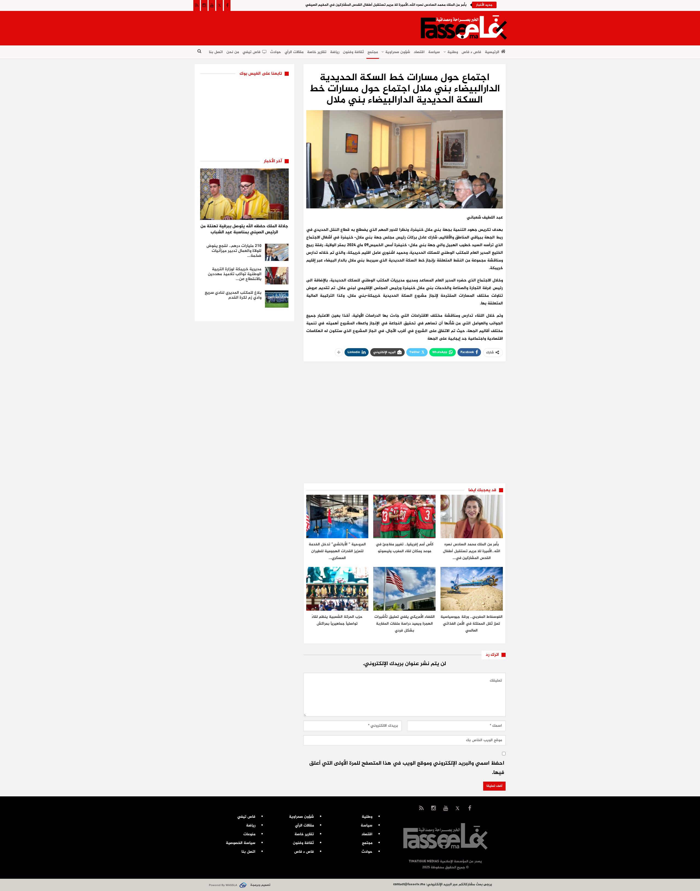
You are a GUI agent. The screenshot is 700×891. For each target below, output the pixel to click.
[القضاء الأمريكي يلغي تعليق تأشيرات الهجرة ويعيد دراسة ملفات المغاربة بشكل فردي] (404, 588)
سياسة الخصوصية (240, 843)
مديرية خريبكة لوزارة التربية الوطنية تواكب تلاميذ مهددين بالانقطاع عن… (234, 274)
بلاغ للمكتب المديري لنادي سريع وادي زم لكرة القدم (233, 295)
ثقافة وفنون (353, 52)
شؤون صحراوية (397, 52)
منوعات (249, 834)
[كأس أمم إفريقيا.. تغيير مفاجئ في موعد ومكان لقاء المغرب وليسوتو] (404, 516)
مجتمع (373, 52)
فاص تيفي (252, 52)
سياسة (434, 52)
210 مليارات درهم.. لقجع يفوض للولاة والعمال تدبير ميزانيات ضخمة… (233, 251)
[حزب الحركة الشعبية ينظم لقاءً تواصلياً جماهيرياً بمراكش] (337, 588)
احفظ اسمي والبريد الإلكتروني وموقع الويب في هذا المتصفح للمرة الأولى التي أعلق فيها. (406, 768)
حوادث (275, 52)
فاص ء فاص (471, 52)
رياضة (334, 52)
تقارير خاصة (316, 52)
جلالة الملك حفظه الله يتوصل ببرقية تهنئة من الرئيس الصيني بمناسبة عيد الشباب (244, 229)
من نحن (232, 52)
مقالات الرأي (294, 52)
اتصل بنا (216, 52)
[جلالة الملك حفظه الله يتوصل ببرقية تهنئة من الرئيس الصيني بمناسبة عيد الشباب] (244, 194)
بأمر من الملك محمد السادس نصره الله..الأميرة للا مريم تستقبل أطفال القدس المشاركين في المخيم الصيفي (385, 5)
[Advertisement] (294, 26)
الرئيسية (492, 52)
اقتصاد (419, 52)
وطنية (452, 52)
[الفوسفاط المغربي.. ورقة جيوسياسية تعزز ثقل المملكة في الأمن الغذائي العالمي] (472, 588)
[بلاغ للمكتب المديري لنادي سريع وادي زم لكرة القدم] (276, 299)
